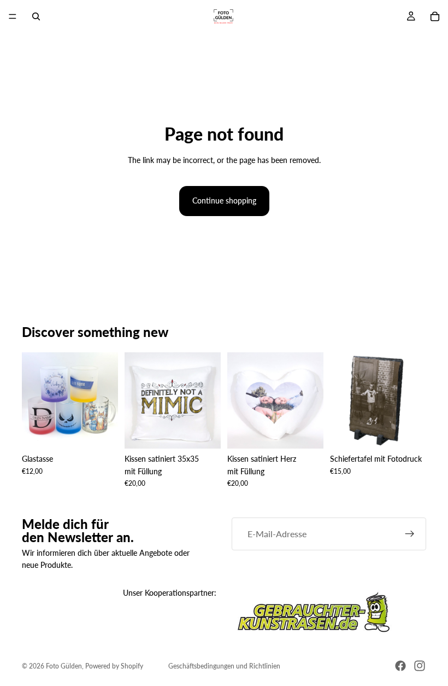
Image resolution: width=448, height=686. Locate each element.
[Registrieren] (409, 533)
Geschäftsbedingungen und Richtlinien (224, 666)
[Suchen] (36, 16)
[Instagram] (419, 665)
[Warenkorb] (435, 16)
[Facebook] (400, 665)
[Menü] (12, 16)
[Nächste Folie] (106, 400)
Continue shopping (224, 200)
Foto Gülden (64, 666)
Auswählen (110, 431)
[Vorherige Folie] (34, 400)
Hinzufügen (213, 431)
